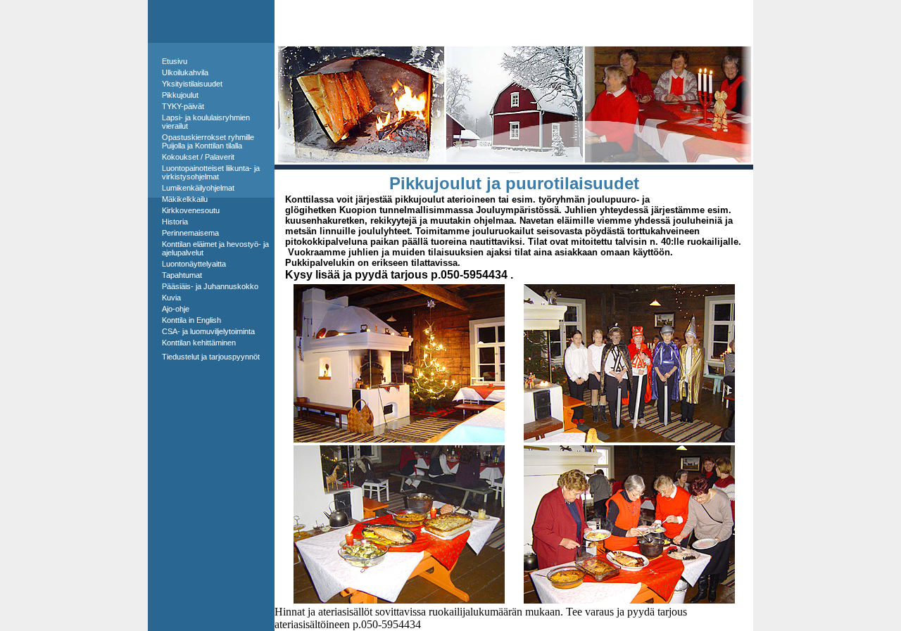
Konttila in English (191, 320)
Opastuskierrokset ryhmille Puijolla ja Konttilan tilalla (208, 141)
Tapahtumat (182, 275)
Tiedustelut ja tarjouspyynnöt (211, 356)
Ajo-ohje (175, 309)
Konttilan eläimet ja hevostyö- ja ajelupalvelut (215, 248)
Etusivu (174, 61)
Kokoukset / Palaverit (198, 157)
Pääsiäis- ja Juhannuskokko (210, 286)
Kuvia (171, 297)
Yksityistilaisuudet (192, 83)
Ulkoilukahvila (185, 72)
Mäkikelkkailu (185, 199)
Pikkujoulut (180, 95)
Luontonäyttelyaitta (194, 264)
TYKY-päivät (183, 106)
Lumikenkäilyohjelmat (198, 188)
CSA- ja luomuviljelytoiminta (208, 331)
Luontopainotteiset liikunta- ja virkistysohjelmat (211, 172)
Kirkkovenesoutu (191, 210)
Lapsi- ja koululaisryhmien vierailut (206, 121)
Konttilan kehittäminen (199, 342)
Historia (175, 221)
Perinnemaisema (190, 233)
